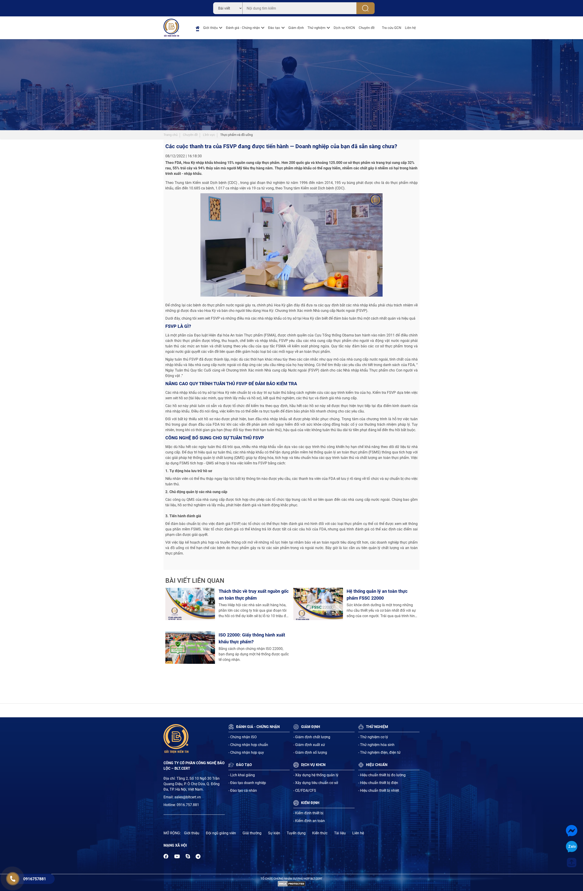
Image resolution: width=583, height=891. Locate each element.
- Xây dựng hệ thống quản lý (315, 775)
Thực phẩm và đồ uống (236, 135)
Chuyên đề (367, 28)
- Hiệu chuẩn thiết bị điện (378, 783)
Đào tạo (274, 28)
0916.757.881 (188, 805)
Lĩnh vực (209, 135)
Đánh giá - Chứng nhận (243, 28)
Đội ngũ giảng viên (221, 833)
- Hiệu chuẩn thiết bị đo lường (382, 775)
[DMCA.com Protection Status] (291, 883)
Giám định (296, 28)
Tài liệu (340, 833)
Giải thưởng (252, 833)
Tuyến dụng (296, 833)
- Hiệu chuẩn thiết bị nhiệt (378, 790)
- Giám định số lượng (310, 752)
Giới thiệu (210, 28)
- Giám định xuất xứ (309, 745)
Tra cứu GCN (391, 28)
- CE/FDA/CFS (304, 790)
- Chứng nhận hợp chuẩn (248, 745)
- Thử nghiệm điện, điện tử (379, 752)
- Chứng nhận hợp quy (246, 752)
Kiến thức (319, 833)
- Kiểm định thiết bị (308, 813)
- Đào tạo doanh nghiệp (247, 783)
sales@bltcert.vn (187, 797)
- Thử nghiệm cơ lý (373, 737)
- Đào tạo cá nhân (242, 790)
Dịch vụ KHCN (344, 28)
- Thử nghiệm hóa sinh (376, 745)
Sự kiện (274, 833)
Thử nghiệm (316, 28)
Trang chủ (171, 135)
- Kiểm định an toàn (309, 821)
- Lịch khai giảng (241, 775)
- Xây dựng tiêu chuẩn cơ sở (315, 783)
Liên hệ (410, 28)
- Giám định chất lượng (311, 737)
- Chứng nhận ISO (242, 737)
